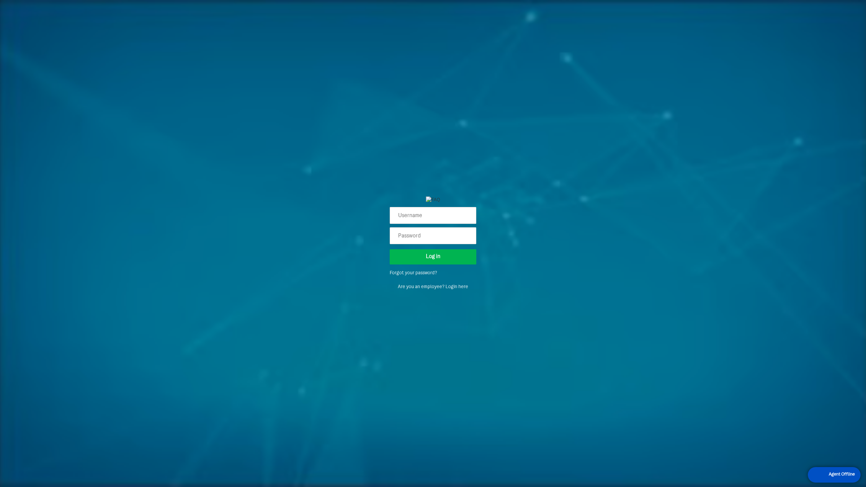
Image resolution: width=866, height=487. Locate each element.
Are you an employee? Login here (433, 287)
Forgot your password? (413, 273)
